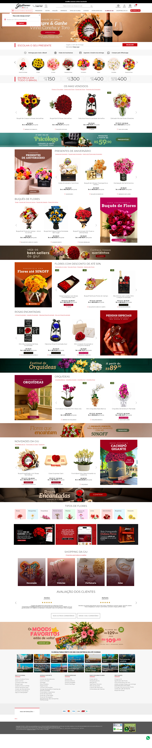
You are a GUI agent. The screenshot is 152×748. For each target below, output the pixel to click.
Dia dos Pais (68, 679)
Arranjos (63, 10)
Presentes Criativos (85, 355)
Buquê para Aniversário (75, 154)
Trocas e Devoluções (46, 687)
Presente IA (118, 679)
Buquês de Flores (27, 199)
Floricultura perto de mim (122, 682)
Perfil (124, 7)
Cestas (47, 10)
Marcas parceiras (95, 686)
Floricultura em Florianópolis (57, 669)
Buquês (55, 10)
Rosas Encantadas (124, 307)
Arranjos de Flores (69, 89)
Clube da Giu (109, 10)
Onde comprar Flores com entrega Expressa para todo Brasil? (125, 684)
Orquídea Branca (60, 379)
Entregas (42, 682)
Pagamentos (44, 686)
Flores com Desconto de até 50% (78, 263)
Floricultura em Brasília (108, 669)
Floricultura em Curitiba (74, 669)
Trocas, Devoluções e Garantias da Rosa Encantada (50, 689)
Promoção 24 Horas (61, 267)
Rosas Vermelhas (53, 202)
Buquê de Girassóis (41, 202)
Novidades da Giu (27, 441)
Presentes (38, 10)
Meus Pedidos (44, 684)
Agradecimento (57, 242)
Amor (92, 129)
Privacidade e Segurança (47, 692)
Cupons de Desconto (96, 687)
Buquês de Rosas (68, 72)
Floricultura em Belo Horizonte (127, 669)
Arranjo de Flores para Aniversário (92, 154)
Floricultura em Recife (91, 660)
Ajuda (46, 7)
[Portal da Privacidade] (117, 726)
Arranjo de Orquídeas (69, 419)
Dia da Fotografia (70, 682)
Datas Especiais (97, 10)
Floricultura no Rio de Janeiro (75, 660)
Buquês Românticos (97, 194)
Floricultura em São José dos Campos (41, 660)
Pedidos (130, 7)
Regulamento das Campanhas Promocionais (49, 699)
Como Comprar (44, 681)
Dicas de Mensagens (46, 697)
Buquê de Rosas (119, 690)
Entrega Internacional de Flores (124, 687)
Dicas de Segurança (46, 693)
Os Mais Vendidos (76, 86)
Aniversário (83, 72)
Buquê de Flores (128, 72)
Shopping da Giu (122, 10)
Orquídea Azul (81, 379)
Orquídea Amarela (71, 379)
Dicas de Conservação (46, 695)
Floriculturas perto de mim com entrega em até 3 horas (76, 652)
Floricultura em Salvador (57, 660)
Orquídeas (113, 72)
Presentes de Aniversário (93, 89)
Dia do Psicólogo (70, 684)
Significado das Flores (121, 681)
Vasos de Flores (125, 419)
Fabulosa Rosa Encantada (46, 315)
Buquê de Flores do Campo (97, 307)
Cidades (86, 10)
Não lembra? (72, 47)
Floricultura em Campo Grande (91, 669)
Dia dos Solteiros (70, 681)
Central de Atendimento (47, 679)
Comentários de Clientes (97, 689)
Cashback (118, 7)
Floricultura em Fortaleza (40, 669)
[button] (150, 27)
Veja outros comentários (63, 616)
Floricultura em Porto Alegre (110, 660)
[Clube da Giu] (76, 649)
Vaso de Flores (123, 129)
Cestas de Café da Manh (122, 688)
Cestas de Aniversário (61, 154)
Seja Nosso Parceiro (96, 684)
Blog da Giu (93, 682)
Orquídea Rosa (90, 379)
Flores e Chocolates (57, 89)
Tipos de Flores (75, 10)
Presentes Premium (57, 484)
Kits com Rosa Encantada (62, 315)
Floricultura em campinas (125, 660)
